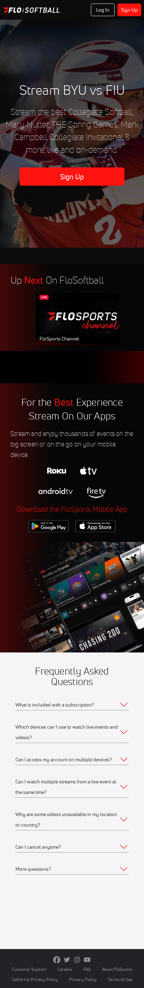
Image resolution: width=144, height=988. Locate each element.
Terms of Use (120, 979)
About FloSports (117, 969)
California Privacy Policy (35, 979)
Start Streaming (82, 326)
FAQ (87, 969)
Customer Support (29, 969)
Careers (65, 969)
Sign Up (129, 10)
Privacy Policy (82, 979)
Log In (103, 10)
